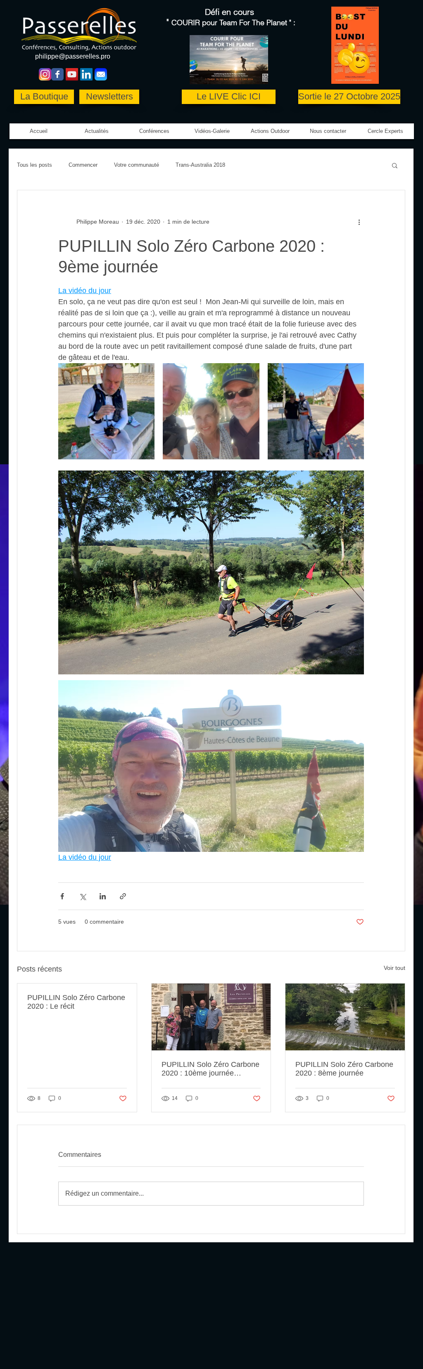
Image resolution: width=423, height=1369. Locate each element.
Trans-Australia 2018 (200, 165)
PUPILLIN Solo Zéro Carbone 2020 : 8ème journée (344, 1068)
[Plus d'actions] (359, 222)
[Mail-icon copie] (101, 74)
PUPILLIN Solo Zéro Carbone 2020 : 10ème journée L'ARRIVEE (210, 1069)
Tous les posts (34, 165)
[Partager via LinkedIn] (103, 896)
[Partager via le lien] (123, 896)
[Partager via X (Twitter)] (82, 896)
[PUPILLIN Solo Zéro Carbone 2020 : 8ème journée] (345, 1017)
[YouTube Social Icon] (72, 74)
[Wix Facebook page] (57, 74)
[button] (212, 131)
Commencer (83, 165)
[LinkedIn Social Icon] (86, 74)
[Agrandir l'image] (106, 411)
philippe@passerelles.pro (72, 56)
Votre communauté (136, 165)
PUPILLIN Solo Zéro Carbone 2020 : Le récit (76, 1001)
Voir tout (394, 968)
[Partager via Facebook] (62, 896)
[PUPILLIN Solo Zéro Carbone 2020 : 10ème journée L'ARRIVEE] (211, 1017)
